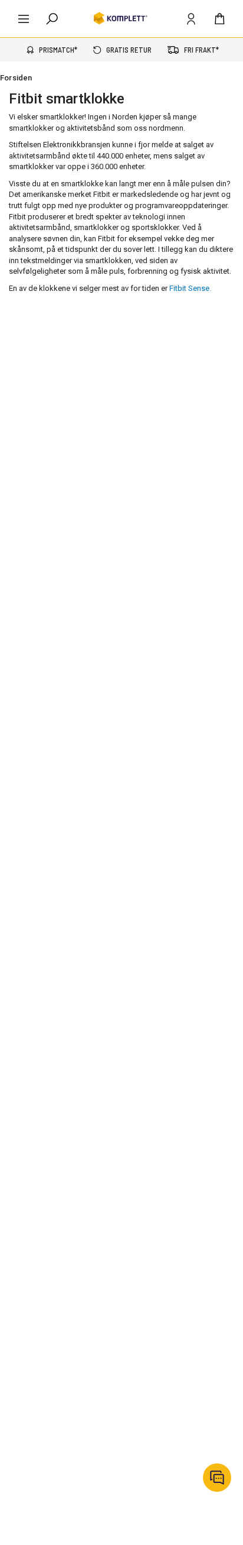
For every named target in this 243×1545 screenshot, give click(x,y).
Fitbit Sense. (190, 288)
